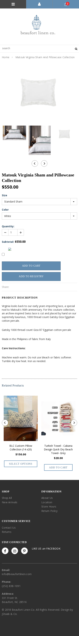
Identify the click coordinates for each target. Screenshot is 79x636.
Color (5, 209)
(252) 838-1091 (11, 586)
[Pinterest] (24, 551)
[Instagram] (14, 551)
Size (4, 195)
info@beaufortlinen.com (17, 574)
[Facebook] (5, 551)
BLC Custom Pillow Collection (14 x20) (20, 447)
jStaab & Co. (9, 614)
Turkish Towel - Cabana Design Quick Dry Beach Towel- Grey (58, 449)
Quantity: (8, 226)
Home (5, 57)
